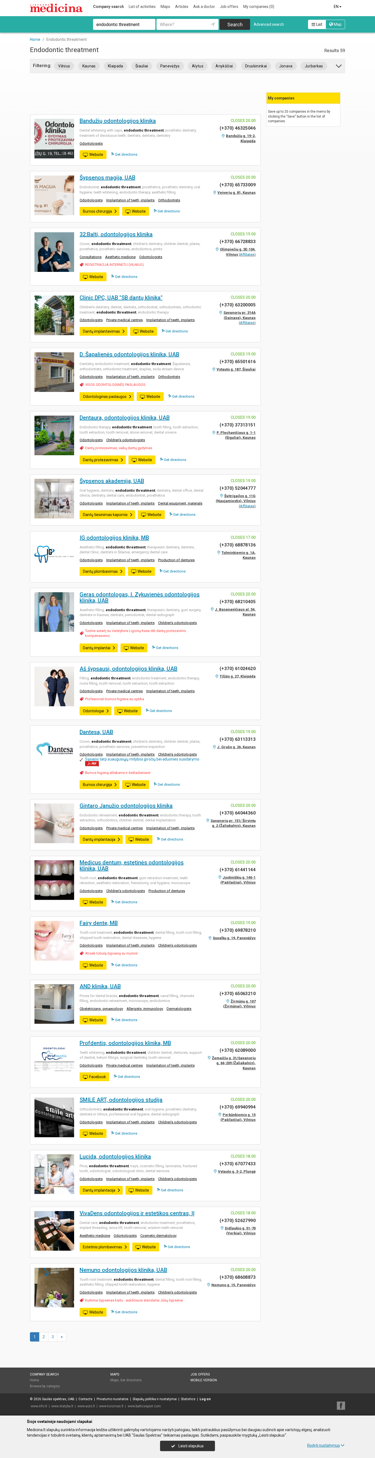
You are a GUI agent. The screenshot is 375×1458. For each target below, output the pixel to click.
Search (235, 24)
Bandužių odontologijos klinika (118, 121)
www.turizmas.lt (111, 1406)
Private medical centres (124, 320)
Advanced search (269, 24)
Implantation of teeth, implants (130, 200)
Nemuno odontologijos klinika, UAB (123, 1270)
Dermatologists (179, 1009)
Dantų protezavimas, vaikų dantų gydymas (118, 448)
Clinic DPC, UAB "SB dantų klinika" (121, 297)
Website (96, 154)
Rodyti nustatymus (323, 1445)
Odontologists (91, 143)
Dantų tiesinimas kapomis (105, 514)
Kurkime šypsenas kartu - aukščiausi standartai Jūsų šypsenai (134, 1300)
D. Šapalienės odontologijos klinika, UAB (129, 354)
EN (336, 6)
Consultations (91, 257)
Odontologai (93, 711)
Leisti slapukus (191, 1446)
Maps (165, 6)
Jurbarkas (314, 66)
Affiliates (247, 254)
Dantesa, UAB (96, 732)
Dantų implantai (96, 648)
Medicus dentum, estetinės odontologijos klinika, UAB (132, 865)
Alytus (197, 66)
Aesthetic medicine (120, 257)
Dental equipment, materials (180, 503)
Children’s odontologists (125, 440)
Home (34, 1380)
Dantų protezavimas (100, 460)
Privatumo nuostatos (112, 1399)
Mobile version (204, 1380)
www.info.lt (39, 1406)
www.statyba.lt (62, 1406)
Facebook (97, 1077)
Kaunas (89, 66)
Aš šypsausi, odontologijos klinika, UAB (128, 668)
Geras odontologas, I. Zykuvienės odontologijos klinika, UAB (140, 597)
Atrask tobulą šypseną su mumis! (111, 953)
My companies (258, 6)
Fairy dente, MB (99, 923)
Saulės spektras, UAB (58, 1399)
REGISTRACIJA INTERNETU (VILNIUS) (114, 265)
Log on (205, 1399)
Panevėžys (170, 66)
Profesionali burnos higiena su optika (114, 699)
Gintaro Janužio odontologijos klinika (126, 805)
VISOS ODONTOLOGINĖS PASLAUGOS (115, 385)
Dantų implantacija (99, 839)
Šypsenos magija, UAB (107, 177)
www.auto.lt (86, 1406)
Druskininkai (256, 66)
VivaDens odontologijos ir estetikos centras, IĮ (137, 1213)
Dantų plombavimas (100, 571)
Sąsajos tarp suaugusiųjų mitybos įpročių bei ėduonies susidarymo (142, 759)
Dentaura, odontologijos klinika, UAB (125, 417)
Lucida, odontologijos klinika (115, 1156)
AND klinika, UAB (100, 986)
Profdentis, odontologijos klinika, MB (125, 1043)
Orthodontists (169, 200)
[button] (339, 67)
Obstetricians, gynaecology (101, 1009)
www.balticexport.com (144, 1406)
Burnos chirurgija (97, 211)
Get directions (125, 154)
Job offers (229, 6)
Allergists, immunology (145, 1009)
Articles (181, 6)
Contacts (86, 1399)
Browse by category (45, 1386)
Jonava (286, 66)
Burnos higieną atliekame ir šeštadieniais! (117, 773)
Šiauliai (141, 66)
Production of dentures (176, 560)
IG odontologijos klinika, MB (114, 537)
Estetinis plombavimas (102, 1247)
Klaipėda (115, 66)
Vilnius (64, 66)
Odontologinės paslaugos (105, 396)
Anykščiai (224, 66)
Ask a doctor (204, 6)
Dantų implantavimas (101, 331)
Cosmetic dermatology (158, 1236)
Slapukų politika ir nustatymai (155, 1399)
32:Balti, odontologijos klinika (116, 234)
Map (337, 24)
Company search (108, 6)
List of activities (142, 6)
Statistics (188, 1399)
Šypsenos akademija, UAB (112, 481)
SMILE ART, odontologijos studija (121, 1100)
